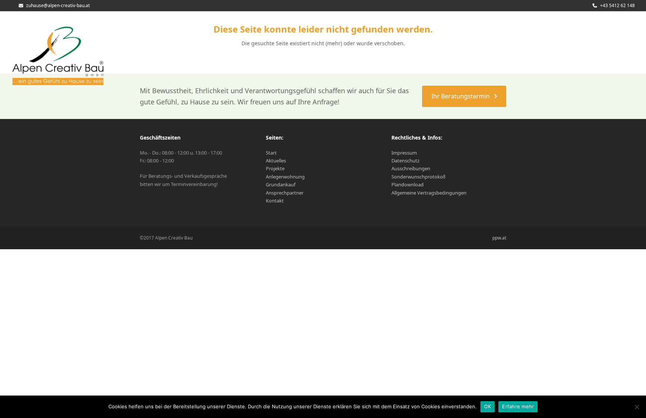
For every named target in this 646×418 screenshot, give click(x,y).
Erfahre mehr (518, 406)
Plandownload (407, 184)
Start (271, 152)
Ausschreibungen (410, 168)
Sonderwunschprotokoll (418, 176)
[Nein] (636, 407)
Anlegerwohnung (285, 176)
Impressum (404, 152)
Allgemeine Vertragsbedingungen (429, 192)
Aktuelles (276, 160)
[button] (616, 51)
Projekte (275, 168)
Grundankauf (280, 184)
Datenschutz (405, 160)
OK (487, 406)
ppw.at (499, 238)
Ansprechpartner (285, 192)
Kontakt (275, 200)
